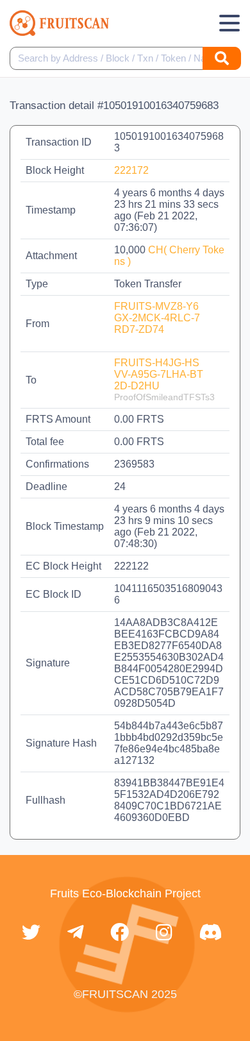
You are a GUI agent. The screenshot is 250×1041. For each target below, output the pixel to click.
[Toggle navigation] (229, 23)
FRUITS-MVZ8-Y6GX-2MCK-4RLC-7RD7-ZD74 (157, 318)
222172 (131, 170)
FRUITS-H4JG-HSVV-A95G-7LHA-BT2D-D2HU (158, 374)
